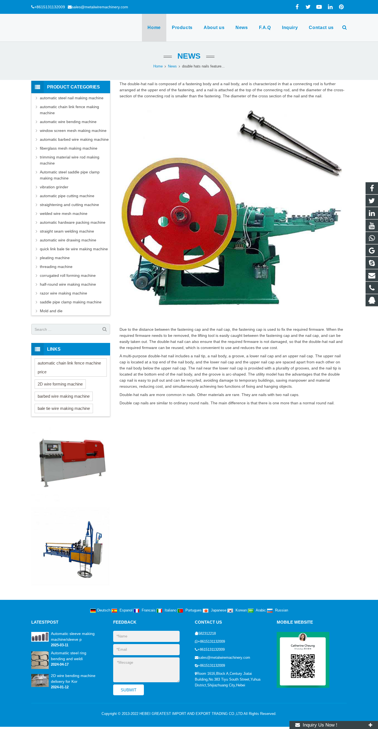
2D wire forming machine (60, 384)
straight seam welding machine (67, 231)
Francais (149, 610)
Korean (241, 610)
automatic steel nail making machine (71, 98)
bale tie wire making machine (64, 408)
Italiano (170, 610)
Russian (281, 610)
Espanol (126, 610)
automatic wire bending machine (68, 121)
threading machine (56, 266)
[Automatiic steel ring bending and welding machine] (40, 668)
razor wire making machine (63, 293)
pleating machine (55, 258)
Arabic (261, 610)
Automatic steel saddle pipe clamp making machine (70, 175)
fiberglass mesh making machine (68, 148)
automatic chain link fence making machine (69, 110)
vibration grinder (54, 187)
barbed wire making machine (64, 396)
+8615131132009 (49, 7)
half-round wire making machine (68, 284)
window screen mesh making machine (73, 130)
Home (158, 66)
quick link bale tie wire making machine (74, 249)
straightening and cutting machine (69, 204)
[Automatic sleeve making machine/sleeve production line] (40, 640)
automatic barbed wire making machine (74, 139)
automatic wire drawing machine (68, 240)
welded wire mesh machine (63, 213)
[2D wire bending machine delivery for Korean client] (40, 686)
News (189, 56)
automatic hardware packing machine (72, 222)
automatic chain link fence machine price (69, 367)
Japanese (218, 610)
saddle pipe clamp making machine (71, 302)
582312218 (207, 634)
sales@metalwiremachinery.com (100, 7)
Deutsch (104, 610)
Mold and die (51, 311)
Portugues (193, 610)
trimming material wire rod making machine (69, 160)
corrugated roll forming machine (68, 275)
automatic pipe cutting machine (67, 196)
